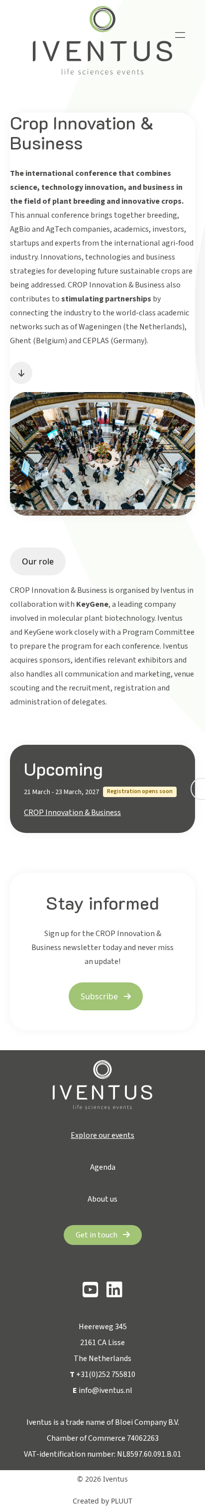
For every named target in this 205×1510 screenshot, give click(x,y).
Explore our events (102, 1135)
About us (102, 1199)
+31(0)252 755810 (102, 1374)
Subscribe (100, 996)
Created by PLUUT (102, 1501)
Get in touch (97, 1235)
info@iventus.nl (102, 1390)
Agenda (102, 1167)
